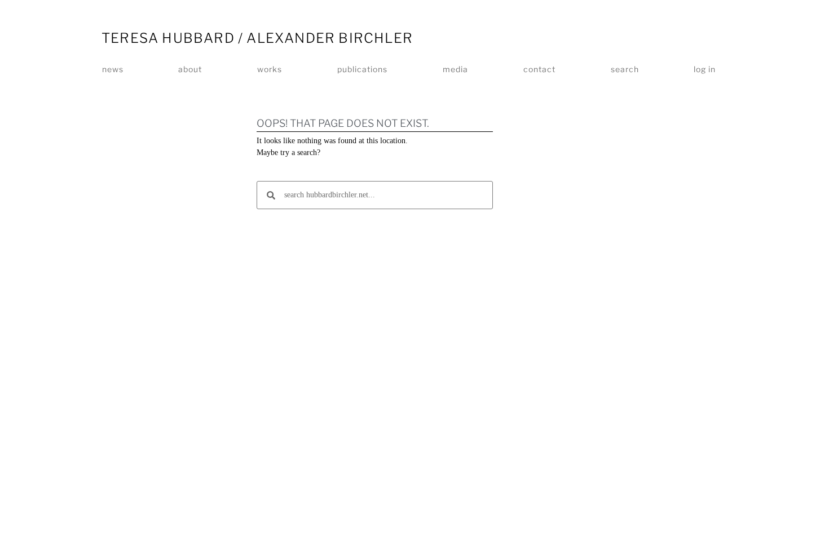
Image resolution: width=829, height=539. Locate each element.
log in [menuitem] (705, 69)
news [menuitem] (113, 69)
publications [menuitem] (362, 69)
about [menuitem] (190, 69)
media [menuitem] (455, 69)
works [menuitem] (269, 69)
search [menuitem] (625, 69)
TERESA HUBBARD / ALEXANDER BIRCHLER (257, 38)
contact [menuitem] (539, 69)
